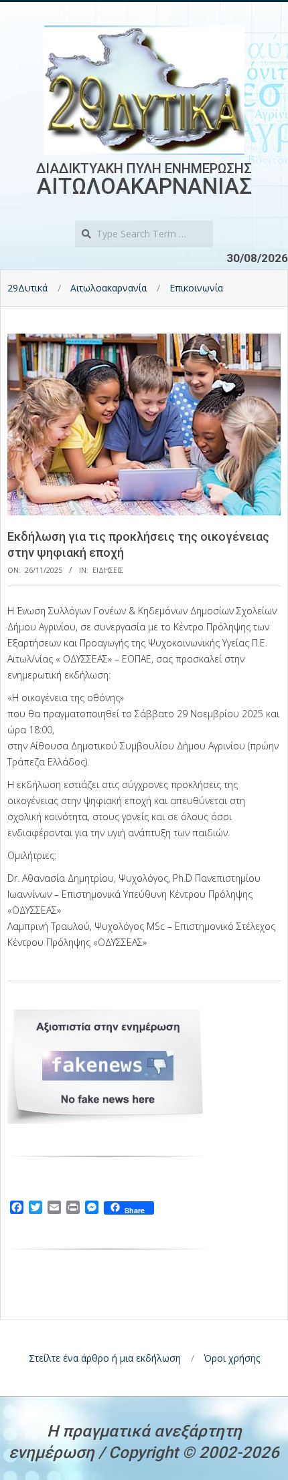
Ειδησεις (107, 570)
